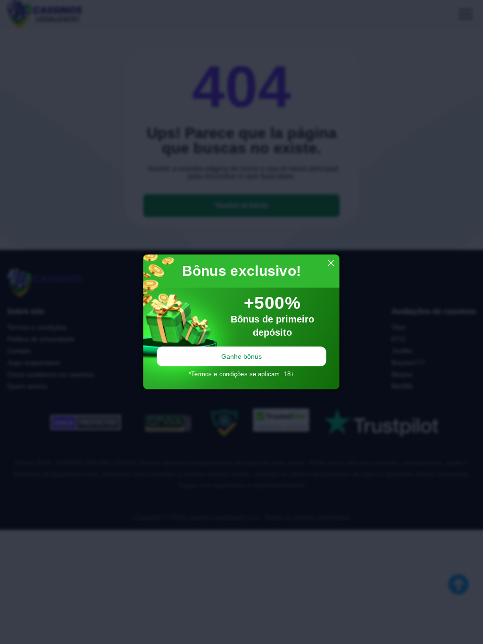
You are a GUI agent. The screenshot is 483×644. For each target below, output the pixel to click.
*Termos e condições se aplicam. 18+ (241, 374)
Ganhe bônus (241, 356)
